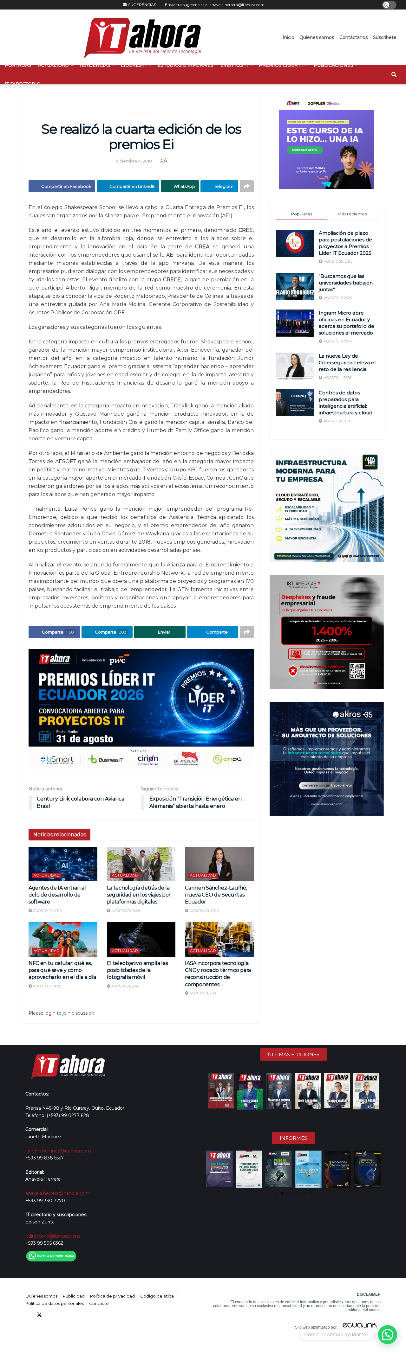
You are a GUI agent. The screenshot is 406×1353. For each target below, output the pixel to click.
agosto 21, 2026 (46, 986)
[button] (211, 1169)
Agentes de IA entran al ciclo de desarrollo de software (57, 895)
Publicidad (74, 1296)
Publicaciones (333, 65)
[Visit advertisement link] (141, 709)
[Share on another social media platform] (247, 186)
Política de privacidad (112, 1296)
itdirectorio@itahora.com (52, 1236)
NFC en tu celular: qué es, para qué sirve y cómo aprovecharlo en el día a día (62, 970)
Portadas (18, 65)
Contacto (99, 1303)
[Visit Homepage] (139, 37)
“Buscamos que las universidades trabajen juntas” (346, 282)
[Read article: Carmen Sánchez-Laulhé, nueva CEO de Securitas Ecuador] (219, 864)
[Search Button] (393, 74)
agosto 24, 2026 (203, 911)
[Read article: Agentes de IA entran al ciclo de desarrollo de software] (63, 864)
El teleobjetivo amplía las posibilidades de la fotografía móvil (137, 970)
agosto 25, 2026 (47, 911)
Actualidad (53, 65)
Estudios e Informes (185, 65)
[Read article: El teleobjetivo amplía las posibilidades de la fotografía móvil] (141, 939)
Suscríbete (384, 37)
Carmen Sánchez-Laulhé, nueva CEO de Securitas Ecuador (216, 895)
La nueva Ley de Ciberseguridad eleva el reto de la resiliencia (347, 362)
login (50, 1013)
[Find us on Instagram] (73, 1314)
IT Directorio (23, 84)
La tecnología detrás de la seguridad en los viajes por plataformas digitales (139, 895)
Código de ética (157, 1296)
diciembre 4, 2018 (134, 160)
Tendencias (94, 65)
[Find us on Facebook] (27, 1314)
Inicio (288, 37)
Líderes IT (134, 65)
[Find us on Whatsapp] (85, 1314)
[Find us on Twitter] (39, 1314)
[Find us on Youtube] (62, 1314)
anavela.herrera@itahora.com (237, 4)
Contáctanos (353, 37)
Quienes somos (316, 37)
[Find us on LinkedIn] (50, 1314)
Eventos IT (234, 65)
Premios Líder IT (281, 65)
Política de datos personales (54, 1303)
